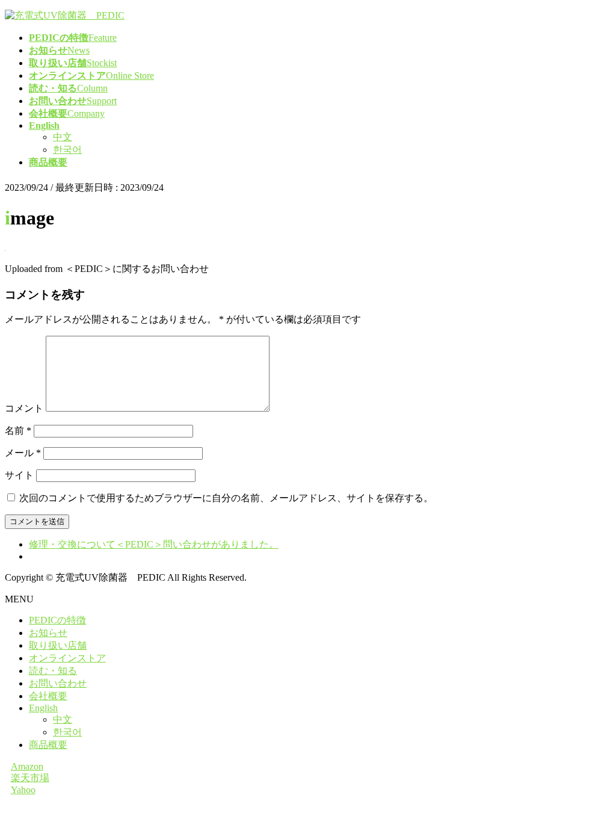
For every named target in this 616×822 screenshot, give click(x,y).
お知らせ (48, 633)
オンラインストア (67, 658)
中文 (62, 137)
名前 (18, 430)
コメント (24, 408)
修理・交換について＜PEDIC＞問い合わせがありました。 (154, 544)
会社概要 (48, 696)
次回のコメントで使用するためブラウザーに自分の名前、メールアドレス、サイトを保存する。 (226, 498)
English (43, 708)
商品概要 (48, 745)
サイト (19, 475)
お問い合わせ (58, 683)
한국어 (67, 149)
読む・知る (53, 671)
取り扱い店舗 (58, 645)
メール (23, 453)
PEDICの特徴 (57, 620)
